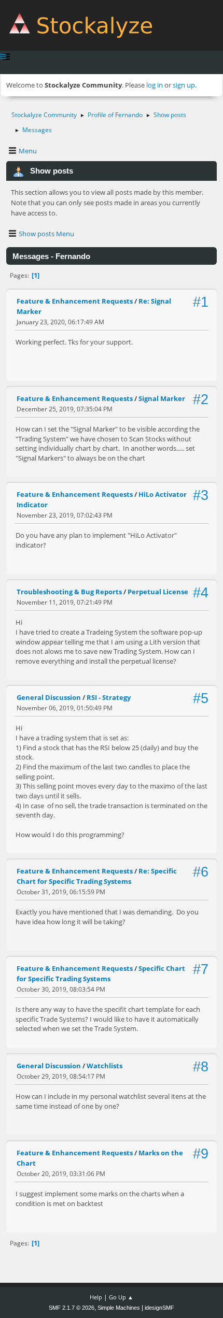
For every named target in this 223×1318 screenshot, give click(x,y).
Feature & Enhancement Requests (75, 301)
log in (154, 85)
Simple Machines (118, 1308)
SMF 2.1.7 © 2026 (71, 1308)
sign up (184, 85)
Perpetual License (158, 591)
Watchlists (104, 1065)
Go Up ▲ (121, 1297)
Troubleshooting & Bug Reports (69, 591)
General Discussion (49, 697)
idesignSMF (159, 1308)
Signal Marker (161, 398)
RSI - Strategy (109, 697)
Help (96, 1297)
